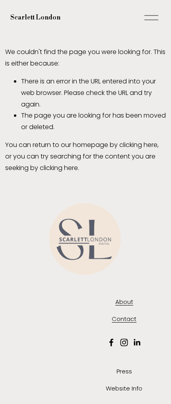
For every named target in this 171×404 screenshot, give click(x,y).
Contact (124, 319)
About (124, 302)
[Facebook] (111, 342)
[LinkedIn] (137, 342)
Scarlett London (35, 17)
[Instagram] (124, 342)
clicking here (138, 144)
